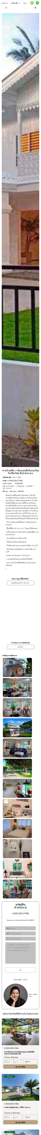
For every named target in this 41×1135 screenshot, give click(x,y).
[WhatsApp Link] (38, 3)
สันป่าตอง (13, 491)
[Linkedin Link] (33, 3)
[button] (4, 3)
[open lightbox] (17, 667)
